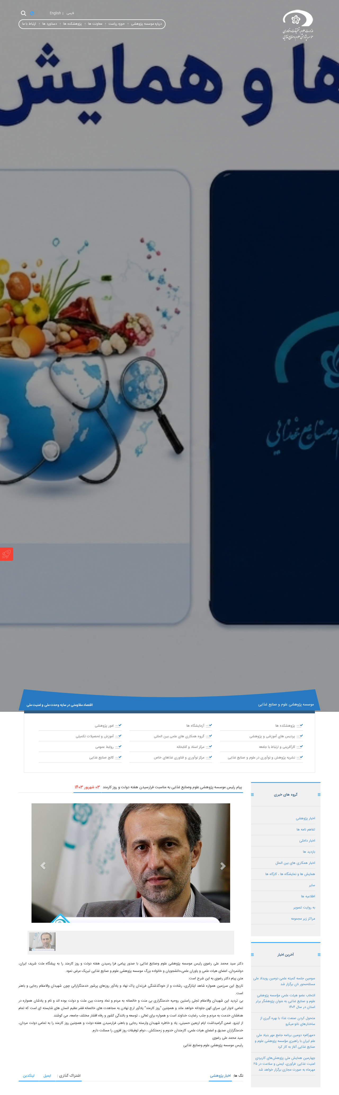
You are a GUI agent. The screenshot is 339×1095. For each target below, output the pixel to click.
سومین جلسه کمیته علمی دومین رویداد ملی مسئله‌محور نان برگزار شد (284, 981)
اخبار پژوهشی (220, 1076)
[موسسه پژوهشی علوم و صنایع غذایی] (272, 26)
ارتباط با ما (29, 24)
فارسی (70, 13)
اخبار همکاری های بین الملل (295, 863)
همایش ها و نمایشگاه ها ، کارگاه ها (290, 874)
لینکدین (28, 1076)
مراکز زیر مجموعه (303, 919)
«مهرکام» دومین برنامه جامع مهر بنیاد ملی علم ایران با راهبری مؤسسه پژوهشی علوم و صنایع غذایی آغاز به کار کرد (285, 1041)
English (55, 13)
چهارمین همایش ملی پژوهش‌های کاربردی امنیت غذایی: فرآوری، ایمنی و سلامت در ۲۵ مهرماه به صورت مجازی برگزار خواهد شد (284, 1064)
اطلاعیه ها (308, 896)
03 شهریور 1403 (87, 787)
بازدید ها (309, 852)
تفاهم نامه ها (306, 830)
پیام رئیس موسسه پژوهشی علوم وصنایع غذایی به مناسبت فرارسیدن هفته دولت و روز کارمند (172, 787)
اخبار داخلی (307, 841)
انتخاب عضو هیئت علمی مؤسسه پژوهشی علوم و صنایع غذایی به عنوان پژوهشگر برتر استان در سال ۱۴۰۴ (285, 1001)
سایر (312, 885)
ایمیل (47, 1076)
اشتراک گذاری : (69, 1076)
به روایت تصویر (304, 908)
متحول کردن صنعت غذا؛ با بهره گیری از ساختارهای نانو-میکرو (287, 1021)
